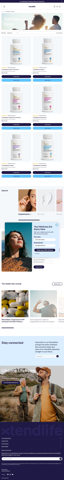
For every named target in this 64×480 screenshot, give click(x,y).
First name (37, 237)
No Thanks (37, 253)
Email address (38, 243)
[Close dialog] (56, 225)
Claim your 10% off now (45, 250)
